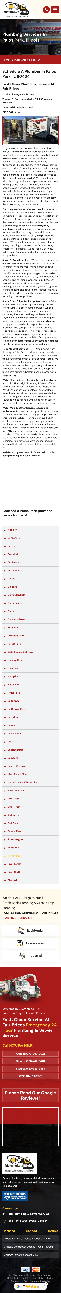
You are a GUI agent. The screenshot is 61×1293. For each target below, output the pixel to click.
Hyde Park (13, 684)
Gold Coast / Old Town (20, 652)
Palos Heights (15, 839)
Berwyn (12, 546)
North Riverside (16, 790)
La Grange (14, 700)
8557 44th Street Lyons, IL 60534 (28, 1220)
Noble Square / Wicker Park (23, 782)
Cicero (11, 578)
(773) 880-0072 (35, 1053)
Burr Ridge (14, 570)
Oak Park (13, 823)
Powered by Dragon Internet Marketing (30, 1281)
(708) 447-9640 (35, 1061)
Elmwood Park (16, 635)
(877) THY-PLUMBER (30, 1076)
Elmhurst (13, 627)
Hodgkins (13, 676)
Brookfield (13, 554)
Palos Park (14, 855)
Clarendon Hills (16, 595)
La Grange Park (16, 709)
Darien (11, 611)
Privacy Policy (46, 1278)
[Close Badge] (46, 1283)
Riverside (13, 880)
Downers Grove (16, 619)
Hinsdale (13, 668)
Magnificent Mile (17, 774)
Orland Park (14, 831)
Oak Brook (13, 798)
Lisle (10, 741)
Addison (12, 529)
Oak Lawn (13, 815)
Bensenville (14, 537)
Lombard (13, 758)
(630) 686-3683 (35, 1068)
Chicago (12, 586)
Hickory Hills (15, 660)
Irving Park (14, 692)
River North (14, 872)
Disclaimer (32, 1278)
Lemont (12, 725)
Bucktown (13, 562)
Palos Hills (13, 847)
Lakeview (13, 717)
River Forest (14, 863)
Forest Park (14, 643)
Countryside (15, 603)
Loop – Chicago (17, 766)
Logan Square (15, 749)
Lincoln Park (15, 733)
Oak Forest (14, 806)
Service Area (19, 59)
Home (5, 59)
